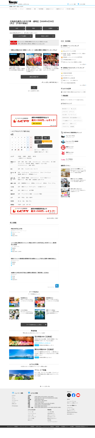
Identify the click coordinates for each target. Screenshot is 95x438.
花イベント (37, 149)
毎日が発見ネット (70, 414)
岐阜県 (39, 400)
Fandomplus (15, 405)
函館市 (18, 6)
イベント (22, 9)
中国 (29, 404)
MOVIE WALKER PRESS (72, 412)
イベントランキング (32, 413)
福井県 (42, 402)
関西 (29, 403)
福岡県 (36, 407)
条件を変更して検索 (53, 218)
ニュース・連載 (72, 4)
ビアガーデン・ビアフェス (68, 111)
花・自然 (53, 161)
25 (27, 147)
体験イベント (45, 149)
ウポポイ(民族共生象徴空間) (69, 82)
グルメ (13, 397)
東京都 (36, 398)
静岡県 (45, 400)
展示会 (45, 183)
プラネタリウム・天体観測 (68, 126)
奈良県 (45, 403)
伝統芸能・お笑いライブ (38, 179)
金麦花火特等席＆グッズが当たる (42, 343)
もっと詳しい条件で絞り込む (50, 82)
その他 (12, 186)
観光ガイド (30, 420)
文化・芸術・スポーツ (13, 179)
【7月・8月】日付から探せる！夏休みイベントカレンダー (31, 43)
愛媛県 (39, 406)
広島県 (36, 404)
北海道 (10, 6)
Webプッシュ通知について (72, 402)
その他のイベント (42, 186)
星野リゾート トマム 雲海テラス (70, 80)
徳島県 (42, 406)
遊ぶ (24, 201)
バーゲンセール (25, 172)
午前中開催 (41, 9)
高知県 (45, 406)
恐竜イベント (73, 123)
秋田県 (45, 396)
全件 (19, 161)
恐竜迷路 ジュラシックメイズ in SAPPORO (72, 57)
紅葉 (30, 161)
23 (21, 147)
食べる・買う (13, 173)
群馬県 (49, 398)
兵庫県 (42, 403)
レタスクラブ (69, 407)
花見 (23, 161)
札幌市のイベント (60, 9)
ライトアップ (21, 163)
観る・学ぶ (28, 201)
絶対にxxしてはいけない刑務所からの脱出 (72, 62)
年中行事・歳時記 (30, 163)
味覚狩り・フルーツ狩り (41, 163)
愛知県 (36, 400)
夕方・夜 (28, 204)
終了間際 (31, 190)
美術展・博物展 (25, 177)
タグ (12, 197)
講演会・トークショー (36, 183)
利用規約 (16, 426)
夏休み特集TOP (34, 77)
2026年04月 (28, 9)
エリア (12, 156)
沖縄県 (59, 407)
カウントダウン (46, 161)
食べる (19, 201)
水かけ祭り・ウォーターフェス (69, 114)
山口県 (42, 404)
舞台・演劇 (28, 179)
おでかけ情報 (82, 4)
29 (18, 149)
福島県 (52, 396)
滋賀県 (52, 403)
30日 (35, 9)
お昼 (24, 204)
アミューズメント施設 (27, 193)
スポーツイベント (34, 177)
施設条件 (13, 194)
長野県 (39, 399)
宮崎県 (52, 407)
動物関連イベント (26, 183)
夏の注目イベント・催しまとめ (69, 108)
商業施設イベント (33, 174)
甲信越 (29, 399)
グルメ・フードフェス (45, 172)
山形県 (48, 396)
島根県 (48, 404)
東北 (29, 396)
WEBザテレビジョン (71, 410)
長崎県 (42, 407)
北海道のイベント (50, 9)
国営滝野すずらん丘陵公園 (69, 78)
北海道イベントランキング (71, 46)
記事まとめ (14, 403)
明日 (33, 28)
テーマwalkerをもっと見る (33, 324)
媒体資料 (57, 426)
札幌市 (14, 6)
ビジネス (13, 402)
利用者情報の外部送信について (81, 426)
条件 (12, 190)
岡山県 (39, 404)
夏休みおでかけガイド (52, 418)
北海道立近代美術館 (67, 73)
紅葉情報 (49, 420)
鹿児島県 (55, 407)
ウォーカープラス (13, 9)
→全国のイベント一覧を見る (24, 158)
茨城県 (56, 398)
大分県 (48, 407)
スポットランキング (32, 416)
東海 (29, 400)
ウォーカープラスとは (71, 401)
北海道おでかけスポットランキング (73, 68)
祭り (47, 152)
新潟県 (42, 399)
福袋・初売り (32, 165)
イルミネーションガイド (52, 421)
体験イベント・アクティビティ (29, 186)
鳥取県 (45, 404)
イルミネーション (37, 161)
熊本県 (45, 407)
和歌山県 (49, 403)
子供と (23, 197)
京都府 (39, 403)
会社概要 (72, 426)
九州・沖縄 (30, 407)
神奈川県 (39, 398)
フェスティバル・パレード (31, 168)
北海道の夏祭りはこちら (43, 357)
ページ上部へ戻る (46, 386)
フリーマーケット (34, 172)
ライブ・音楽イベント (45, 177)
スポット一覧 (30, 415)
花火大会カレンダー (52, 416)
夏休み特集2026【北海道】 (44, 349)
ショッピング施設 (38, 193)
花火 (26, 161)
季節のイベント (13, 162)
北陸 (29, 402)
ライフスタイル (15, 400)
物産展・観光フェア (39, 152)
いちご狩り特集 (51, 411)
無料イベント (25, 190)
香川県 (36, 406)
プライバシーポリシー (24, 426)
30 (21, 149)
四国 (29, 406)
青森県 (39, 396)
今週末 (50, 28)
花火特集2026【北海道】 (44, 337)
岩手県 (42, 396)
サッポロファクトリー (68, 75)
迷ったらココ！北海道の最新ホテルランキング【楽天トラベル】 (33, 41)
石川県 (36, 402)
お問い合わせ (38, 426)
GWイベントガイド (51, 415)
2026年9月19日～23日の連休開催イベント (71, 117)
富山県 (39, 402)
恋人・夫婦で (29, 197)
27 (12, 149)
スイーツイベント (78, 120)
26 (31, 147)
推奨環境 (32, 426)
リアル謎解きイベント (67, 120)
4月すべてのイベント (44, 146)
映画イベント (21, 179)
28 (15, 149)
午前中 (19, 204)
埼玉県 (46, 398)
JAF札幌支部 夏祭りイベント (69, 59)
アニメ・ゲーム (51, 183)
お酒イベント (65, 123)
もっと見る (82, 64)
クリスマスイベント (22, 165)
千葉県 (43, 398)
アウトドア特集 (40, 370)
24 (24, 147)
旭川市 (21, 6)
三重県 (42, 400)
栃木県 (52, 398)
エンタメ (13, 398)
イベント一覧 (30, 411)
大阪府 (36, 403)
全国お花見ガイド (51, 413)
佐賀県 (39, 407)
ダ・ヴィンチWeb (70, 409)
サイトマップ (9, 426)
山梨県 (36, 399)
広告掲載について (64, 426)
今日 (17, 28)
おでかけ (13, 395)
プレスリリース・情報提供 (48, 426)
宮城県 (36, 396)
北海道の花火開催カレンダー (44, 345)
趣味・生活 (13, 183)
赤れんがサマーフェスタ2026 (69, 51)
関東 (29, 398)
